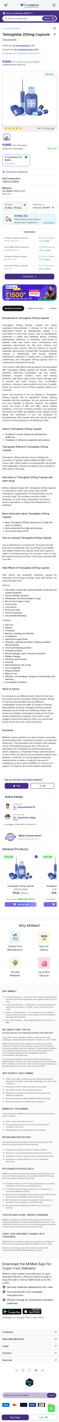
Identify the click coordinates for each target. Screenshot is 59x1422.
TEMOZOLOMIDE (10, 181)
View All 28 (28, 276)
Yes (18, 786)
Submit (52, 1395)
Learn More (49, 222)
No (44, 786)
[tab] (6, 137)
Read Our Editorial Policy (28, 839)
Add (41, 1417)
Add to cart (23, 904)
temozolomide (9, 39)
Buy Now (15, 1417)
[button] (5, 5)
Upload (47, 18)
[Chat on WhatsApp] (51, 1409)
